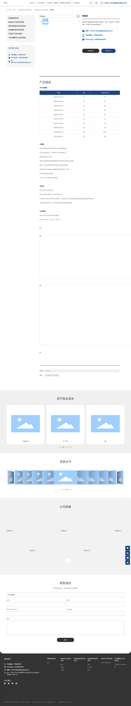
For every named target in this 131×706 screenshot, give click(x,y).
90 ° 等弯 (65, 441)
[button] (59, 447)
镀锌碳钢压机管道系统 (80, 659)
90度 (105, 441)
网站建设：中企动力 (64, 702)
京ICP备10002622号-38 (39, 702)
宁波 (71, 702)
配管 (62, 664)
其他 (88, 670)
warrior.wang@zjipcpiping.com (115, 3)
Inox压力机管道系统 (66, 659)
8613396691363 (23, 57)
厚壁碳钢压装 (51, 659)
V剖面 (62, 667)
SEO (54, 702)
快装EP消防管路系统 (92, 659)
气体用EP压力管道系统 (25, 10)
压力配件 (89, 667)
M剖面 (62, 670)
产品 (14, 10)
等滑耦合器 (25, 441)
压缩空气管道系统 (106, 659)
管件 (48, 662)
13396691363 (22, 55)
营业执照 (49, 702)
